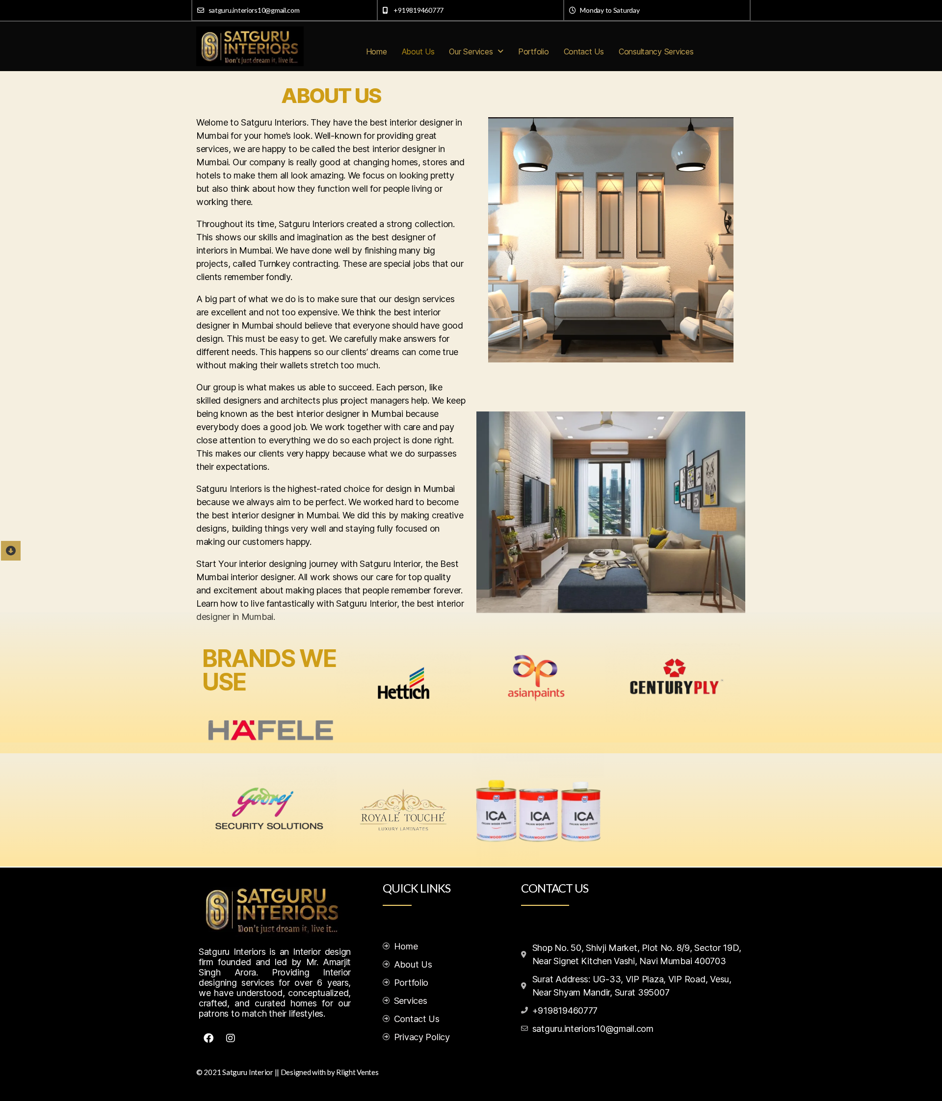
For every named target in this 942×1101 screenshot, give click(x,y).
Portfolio (533, 51)
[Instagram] (230, 1038)
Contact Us (584, 51)
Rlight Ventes (357, 1072)
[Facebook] (208, 1038)
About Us (418, 51)
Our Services (471, 51)
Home (376, 51)
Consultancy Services (656, 51)
